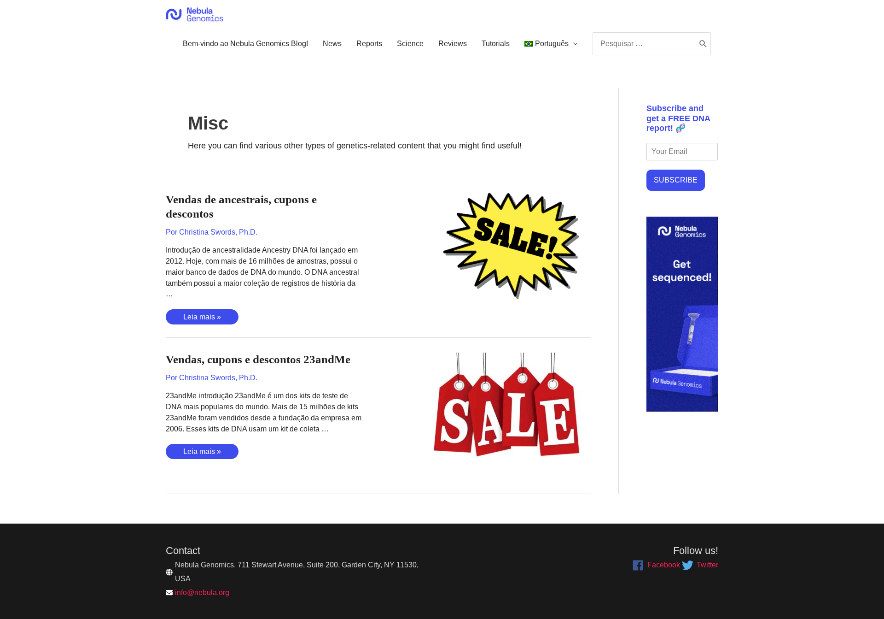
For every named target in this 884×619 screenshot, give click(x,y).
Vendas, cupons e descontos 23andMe (258, 359)
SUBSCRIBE (676, 180)
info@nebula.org (202, 592)
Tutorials (496, 43)
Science (410, 43)
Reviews (452, 43)
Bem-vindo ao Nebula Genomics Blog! (245, 43)
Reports (369, 43)
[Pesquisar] (703, 44)
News (332, 43)
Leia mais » (202, 318)
